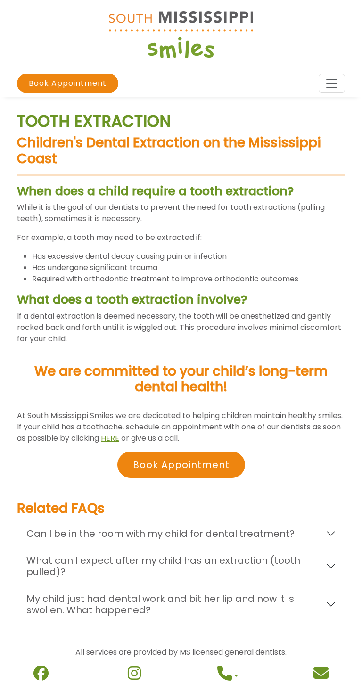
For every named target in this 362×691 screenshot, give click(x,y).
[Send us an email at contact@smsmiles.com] (321, 676)
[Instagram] (134, 676)
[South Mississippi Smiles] (181, 34)
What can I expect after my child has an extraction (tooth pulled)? (163, 566)
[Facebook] (41, 676)
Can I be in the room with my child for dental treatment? (160, 533)
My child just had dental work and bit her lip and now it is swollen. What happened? (160, 604)
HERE (110, 438)
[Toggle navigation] (332, 83)
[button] (227, 676)
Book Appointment (68, 83)
